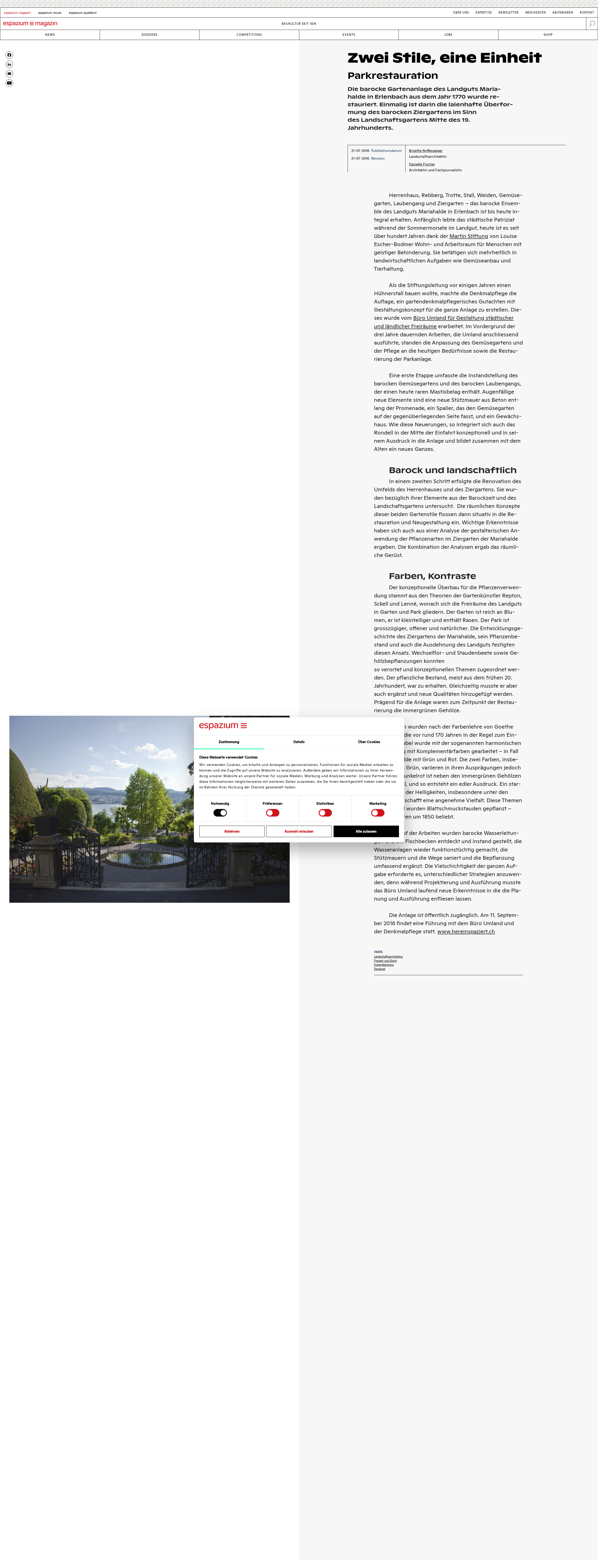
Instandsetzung (384, 965)
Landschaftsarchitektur (388, 957)
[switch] (272, 812)
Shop (548, 34)
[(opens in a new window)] (9, 83)
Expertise (484, 12)
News (50, 34)
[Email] (9, 73)
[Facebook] (9, 55)
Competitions (249, 34)
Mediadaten (535, 12)
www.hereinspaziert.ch (466, 931)
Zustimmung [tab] (229, 741)
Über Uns (461, 12)
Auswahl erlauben (299, 831)
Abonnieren (562, 12)
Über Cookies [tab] (369, 741)
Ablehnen (232, 831)
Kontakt (587, 12)
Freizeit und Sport (385, 961)
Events (348, 34)
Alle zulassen (366, 831)
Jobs (448, 34)
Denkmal (379, 969)
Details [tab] (299, 741)
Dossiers (149, 34)
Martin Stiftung (468, 236)
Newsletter (508, 12)
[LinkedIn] (9, 64)
